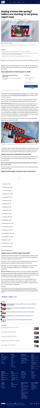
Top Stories (13, 356)
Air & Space (3, 384)
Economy (32, 373)
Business (32, 374)
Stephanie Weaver (4, 19)
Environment (23, 376)
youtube (31, 403)
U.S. (15, 296)
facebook (33, 403)
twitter (36, 403)
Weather (23, 371)
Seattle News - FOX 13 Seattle (14, 380)
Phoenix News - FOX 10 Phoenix (15, 374)
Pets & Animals (13, 386)
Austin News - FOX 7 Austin (34, 369)
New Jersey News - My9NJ (24, 363)
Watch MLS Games (24, 398)
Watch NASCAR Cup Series (24, 390)
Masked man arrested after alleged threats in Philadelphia (10, 340)
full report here (8, 250)
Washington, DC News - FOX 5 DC (25, 361)
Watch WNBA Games (24, 397)
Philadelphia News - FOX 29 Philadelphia (24, 359)
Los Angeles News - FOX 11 (14, 376)
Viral (12, 382)
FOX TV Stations (10, 19)
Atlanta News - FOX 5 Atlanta (34, 356)
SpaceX (2, 385)
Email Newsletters (34, 387)
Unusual (12, 385)
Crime (12, 360)
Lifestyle (11, 296)
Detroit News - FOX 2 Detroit (4, 376)
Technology (3, 386)
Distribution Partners (34, 385)
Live (2, 354)
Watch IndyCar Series (24, 391)
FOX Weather (3, 359)
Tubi (2, 360)
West (12, 371)
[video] (36, 328)
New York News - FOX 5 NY (25, 356)
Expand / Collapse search (38, 2)
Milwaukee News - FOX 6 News (4, 380)
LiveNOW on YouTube (4, 357)
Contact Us (33, 384)
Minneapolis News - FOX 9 (4, 378)
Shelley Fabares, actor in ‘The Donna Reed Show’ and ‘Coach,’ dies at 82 (20, 315)
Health (12, 364)
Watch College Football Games (24, 387)
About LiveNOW (34, 382)
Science (2, 382)
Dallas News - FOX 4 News (34, 365)
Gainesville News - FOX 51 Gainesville (34, 363)
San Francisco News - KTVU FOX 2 (14, 378)
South (32, 354)
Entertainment (13, 366)
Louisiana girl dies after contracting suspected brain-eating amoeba (19, 319)
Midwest (3, 371)
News (12, 354)
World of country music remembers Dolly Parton (8, 331)
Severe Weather (23, 374)
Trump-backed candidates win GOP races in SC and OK (9, 327)
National (12, 357)
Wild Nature (3, 387)
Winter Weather (23, 373)
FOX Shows (3, 363)
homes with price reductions (19, 95)
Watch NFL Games (24, 385)
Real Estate (14, 19)
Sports (12, 363)
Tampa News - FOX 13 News (34, 361)
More (23, 2)
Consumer (32, 376)
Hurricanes (23, 375)
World (12, 358)
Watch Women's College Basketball (24, 396)
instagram (35, 403)
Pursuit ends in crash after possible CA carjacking (8, 336)
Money (32, 371)
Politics (12, 359)
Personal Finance (34, 375)
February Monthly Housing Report (18, 93)
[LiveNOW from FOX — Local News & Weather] (4, 2)
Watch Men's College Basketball (24, 393)
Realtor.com (4, 65)
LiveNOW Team (33, 386)
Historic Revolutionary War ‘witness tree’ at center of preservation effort (20, 311)
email (38, 403)
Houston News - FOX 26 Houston (35, 367)
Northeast (23, 354)
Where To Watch (3, 356)
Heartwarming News (14, 384)
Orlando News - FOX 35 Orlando (35, 359)
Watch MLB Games (24, 388)
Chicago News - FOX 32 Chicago (5, 374)
